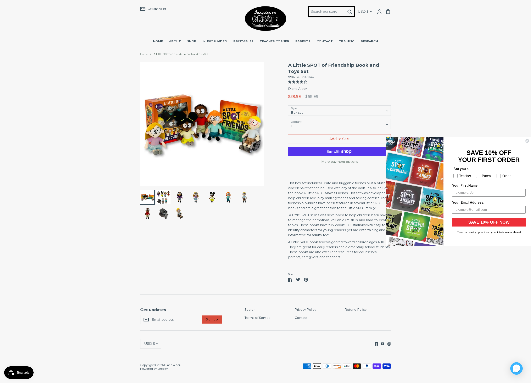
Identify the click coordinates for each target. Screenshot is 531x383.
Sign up (212, 319)
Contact (301, 318)
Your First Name (464, 185)
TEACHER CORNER (274, 41)
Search (250, 310)
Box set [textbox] (297, 113)
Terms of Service (257, 318)
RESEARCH (369, 41)
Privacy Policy (305, 310)
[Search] (349, 11)
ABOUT (175, 41)
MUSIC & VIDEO (215, 41)
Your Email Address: (468, 202)
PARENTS (303, 41)
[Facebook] (374, 344)
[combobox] (339, 110)
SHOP (191, 41)
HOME (158, 41)
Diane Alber (297, 89)
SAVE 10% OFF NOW (489, 222)
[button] (298, 82)
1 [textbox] (291, 126)
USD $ (363, 11)
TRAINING (346, 41)
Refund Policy (356, 310)
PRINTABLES (243, 41)
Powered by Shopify (154, 368)
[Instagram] (387, 344)
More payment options (339, 162)
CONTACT (325, 41)
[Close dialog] (527, 141)
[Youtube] (381, 344)
